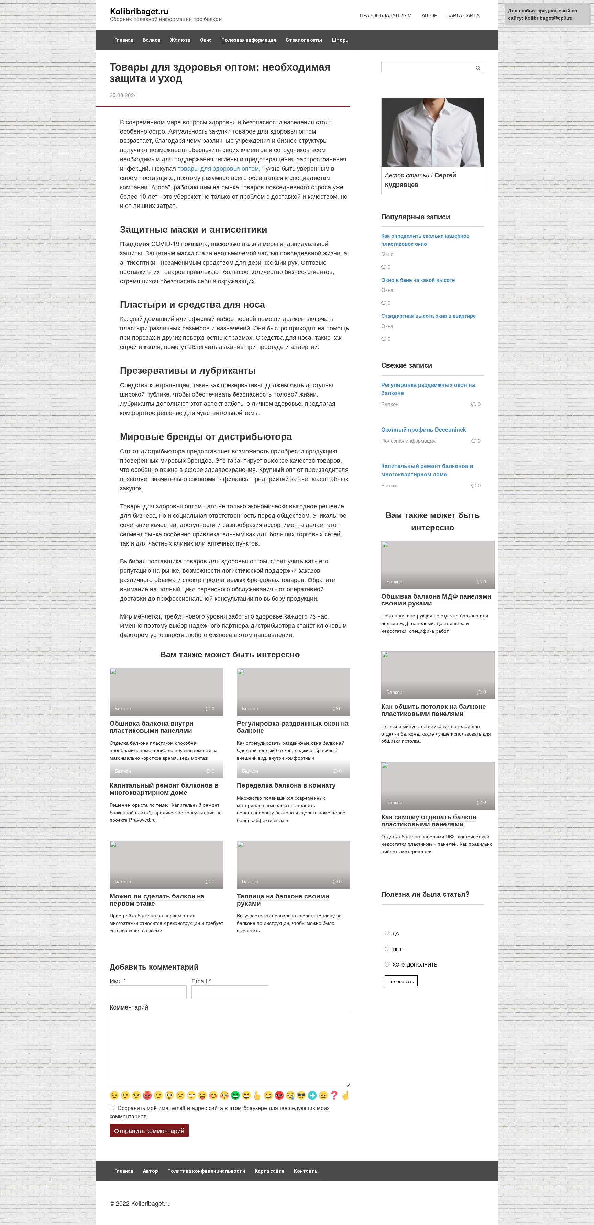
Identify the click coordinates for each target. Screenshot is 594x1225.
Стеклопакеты (304, 40)
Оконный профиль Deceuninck (423, 429)
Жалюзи (180, 40)
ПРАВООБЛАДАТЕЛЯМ (386, 15)
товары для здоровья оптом (218, 167)
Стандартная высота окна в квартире (428, 315)
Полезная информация (248, 40)
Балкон (152, 40)
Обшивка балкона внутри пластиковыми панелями (152, 726)
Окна (206, 40)
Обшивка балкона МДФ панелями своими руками (436, 599)
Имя (118, 980)
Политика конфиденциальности (206, 1171)
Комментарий (129, 1006)
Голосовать (401, 981)
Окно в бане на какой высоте (418, 280)
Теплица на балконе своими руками (283, 899)
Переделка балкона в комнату (286, 785)
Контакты (306, 1171)
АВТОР (429, 15)
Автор (150, 1171)
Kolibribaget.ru (139, 11)
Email (201, 980)
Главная (123, 40)
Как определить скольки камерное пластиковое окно (425, 239)
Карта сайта (269, 1171)
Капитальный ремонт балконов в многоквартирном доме (164, 788)
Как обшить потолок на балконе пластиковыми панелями (433, 709)
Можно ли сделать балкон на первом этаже (157, 899)
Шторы (341, 40)
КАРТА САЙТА (463, 15)
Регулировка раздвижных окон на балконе (293, 726)
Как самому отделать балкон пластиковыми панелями (428, 820)
